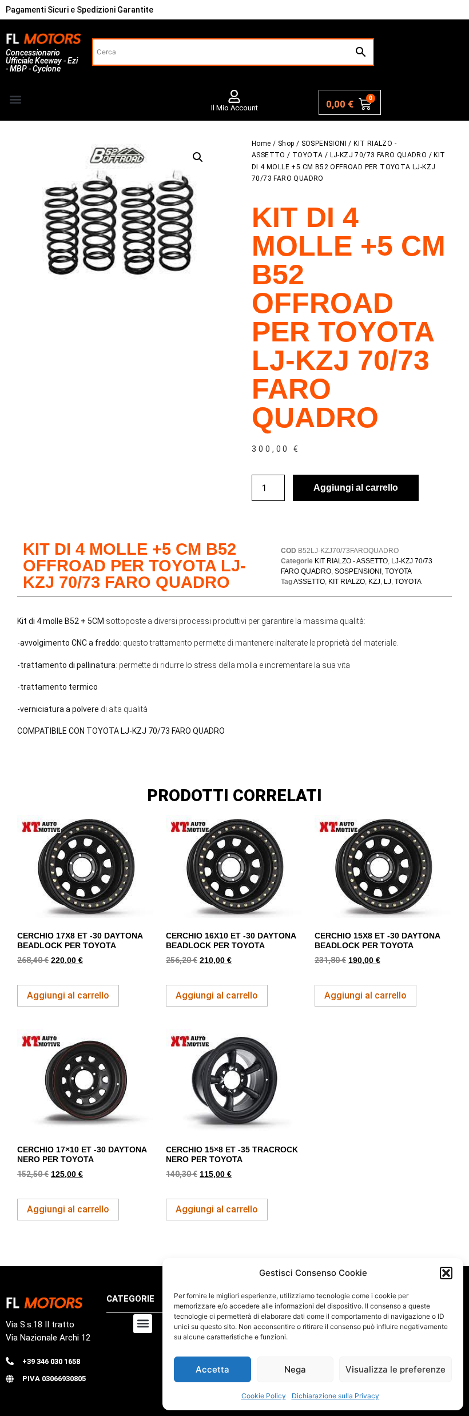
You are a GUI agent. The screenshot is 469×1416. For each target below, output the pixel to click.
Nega (295, 1369)
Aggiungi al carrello (355, 487)
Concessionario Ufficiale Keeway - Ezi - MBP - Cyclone (42, 60)
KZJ (374, 582)
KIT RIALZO (346, 582)
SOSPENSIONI (324, 144)
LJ (387, 582)
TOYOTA (307, 155)
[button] (446, 1273)
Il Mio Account (234, 108)
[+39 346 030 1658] (10, 1361)
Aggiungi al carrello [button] (68, 995)
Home (261, 144)
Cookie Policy (263, 1395)
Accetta (212, 1369)
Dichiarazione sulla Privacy (335, 1395)
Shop (286, 144)
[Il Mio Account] (234, 96)
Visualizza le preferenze (395, 1369)
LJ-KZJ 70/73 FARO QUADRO (378, 155)
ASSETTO (309, 582)
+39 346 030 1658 (51, 1361)
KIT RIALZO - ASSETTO (351, 561)
